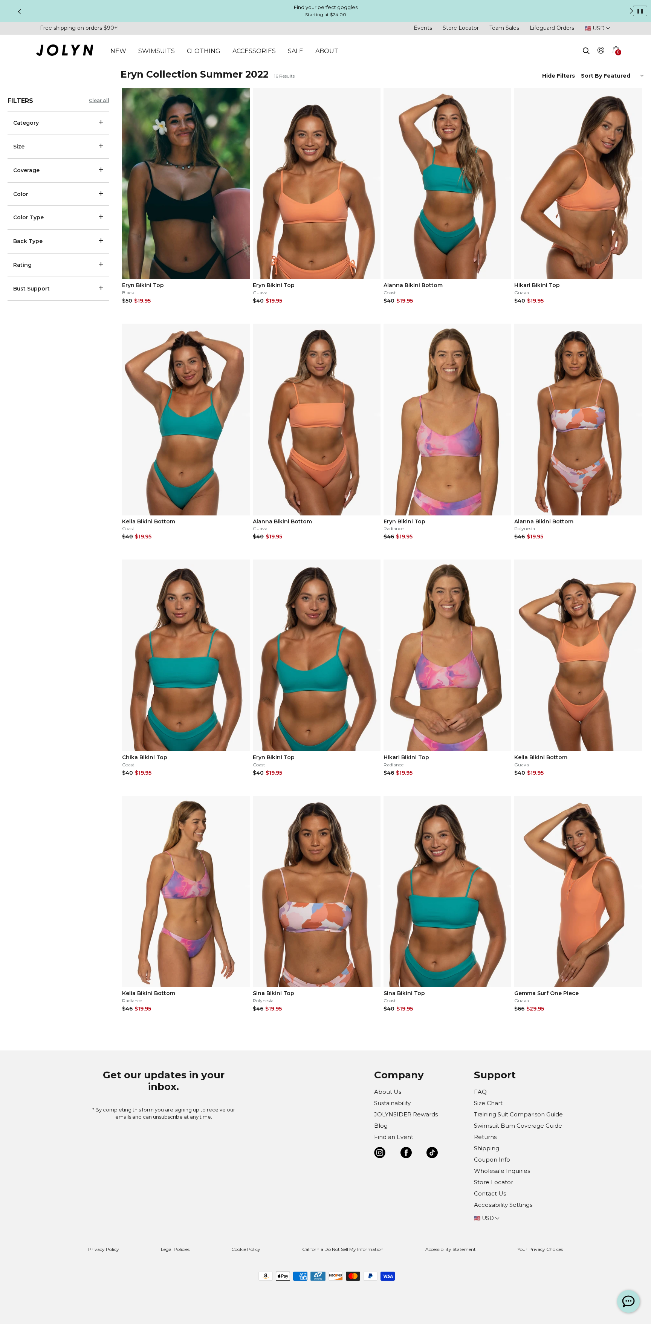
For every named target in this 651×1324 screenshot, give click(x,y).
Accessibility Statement (450, 1249)
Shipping (486, 1148)
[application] (628, 1301)
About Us (387, 1091)
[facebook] (406, 1154)
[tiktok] (432, 1154)
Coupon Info (492, 1159)
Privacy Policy (103, 1249)
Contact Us (490, 1193)
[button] (615, 58)
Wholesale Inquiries (502, 1170)
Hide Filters (558, 75)
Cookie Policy (245, 1249)
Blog (381, 1125)
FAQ (480, 1091)
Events (423, 27)
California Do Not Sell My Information (343, 1249)
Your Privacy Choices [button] (540, 1249)
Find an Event (393, 1137)
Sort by (592, 75)
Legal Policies (175, 1249)
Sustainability (392, 1103)
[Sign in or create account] (601, 51)
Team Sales (504, 27)
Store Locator (461, 27)
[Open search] (586, 51)
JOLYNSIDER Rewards (406, 1114)
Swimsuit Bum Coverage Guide (518, 1125)
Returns (485, 1137)
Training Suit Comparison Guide (518, 1114)
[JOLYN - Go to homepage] (64, 51)
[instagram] (379, 1154)
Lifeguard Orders (552, 27)
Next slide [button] (631, 10)
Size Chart (488, 1103)
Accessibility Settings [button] (503, 1204)
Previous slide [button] (19, 11)
